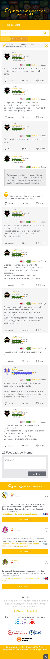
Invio (39, 474)
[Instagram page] (25, 622)
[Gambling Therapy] (24, 638)
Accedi (17, 44)
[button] (45, 514)
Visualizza (23, 520)
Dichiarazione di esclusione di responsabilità (22, 647)
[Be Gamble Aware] (35, 632)
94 (46, 529)
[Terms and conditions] (17, 632)
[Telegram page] (18, 622)
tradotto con (36, 65)
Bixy (12, 494)
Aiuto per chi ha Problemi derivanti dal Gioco (19, 650)
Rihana (14, 369)
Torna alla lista (13, 25)
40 (46, 495)
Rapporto (11, 81)
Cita (26, 81)
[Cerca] (45, 33)
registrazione (33, 44)
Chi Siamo (18, 611)
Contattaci (32, 611)
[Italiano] (28, 65)
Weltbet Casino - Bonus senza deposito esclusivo (20, 514)
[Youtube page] (32, 622)
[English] (22, 65)
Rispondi (42, 80)
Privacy (41, 647)
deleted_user (17, 54)
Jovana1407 (15, 561)
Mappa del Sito (41, 650)
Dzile (12, 529)
